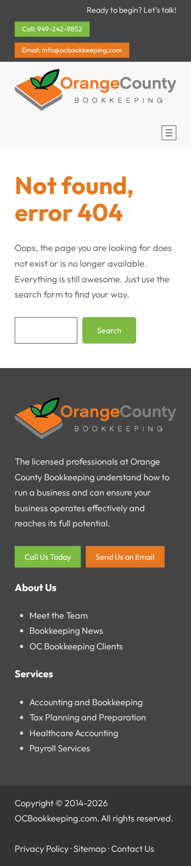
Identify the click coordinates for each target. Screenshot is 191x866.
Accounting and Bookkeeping (86, 702)
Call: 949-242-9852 (52, 29)
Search (109, 330)
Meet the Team (58, 615)
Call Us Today (47, 557)
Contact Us (132, 848)
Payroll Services (59, 748)
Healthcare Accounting (73, 733)
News (92, 630)
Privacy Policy (42, 848)
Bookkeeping (54, 630)
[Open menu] (169, 132)
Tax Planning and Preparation (87, 717)
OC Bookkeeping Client (74, 646)
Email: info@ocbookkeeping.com (72, 50)
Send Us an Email (125, 557)
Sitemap (89, 848)
